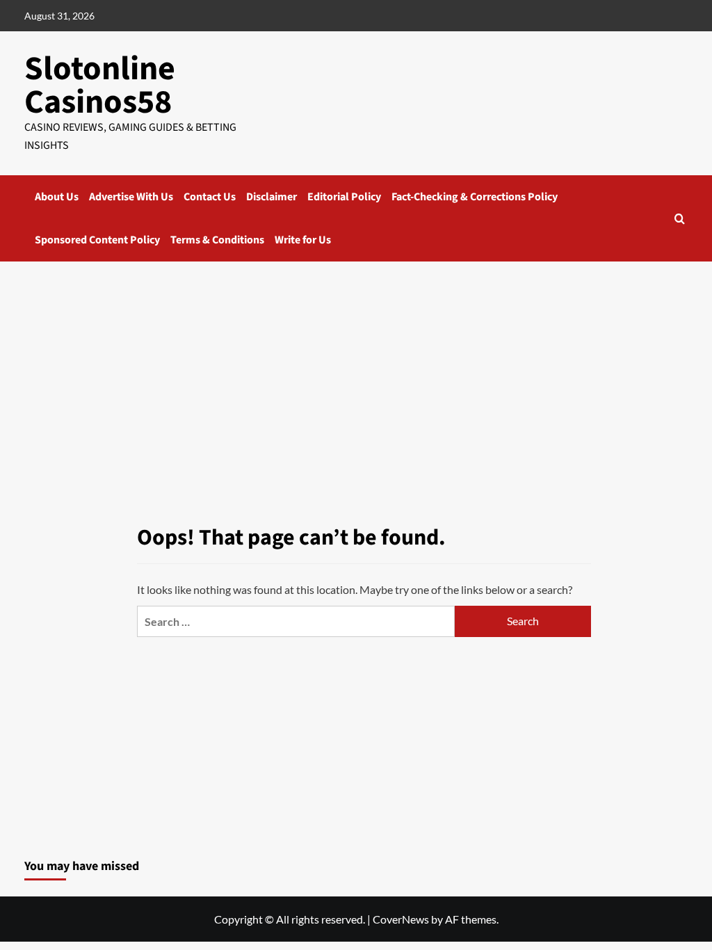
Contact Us (210, 196)
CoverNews (401, 919)
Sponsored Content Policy (97, 240)
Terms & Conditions (217, 240)
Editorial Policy (344, 196)
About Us (57, 196)
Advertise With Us (131, 196)
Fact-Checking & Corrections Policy (474, 196)
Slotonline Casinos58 (99, 85)
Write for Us (303, 240)
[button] (679, 219)
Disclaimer (271, 196)
